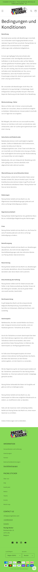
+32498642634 (8, 520)
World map (7, 504)
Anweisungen (8, 453)
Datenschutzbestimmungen (12, 462)
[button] (2, 11)
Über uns (6, 478)
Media (5, 491)
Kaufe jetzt (7, 487)
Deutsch (26, 555)
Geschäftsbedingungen (11, 466)
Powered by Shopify (24, 568)
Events (6, 500)
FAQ (5, 483)
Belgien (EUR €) (12, 555)
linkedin (6, 524)
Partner (6, 457)
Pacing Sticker (16, 568)
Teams (6, 496)
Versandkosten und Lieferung (13, 449)
